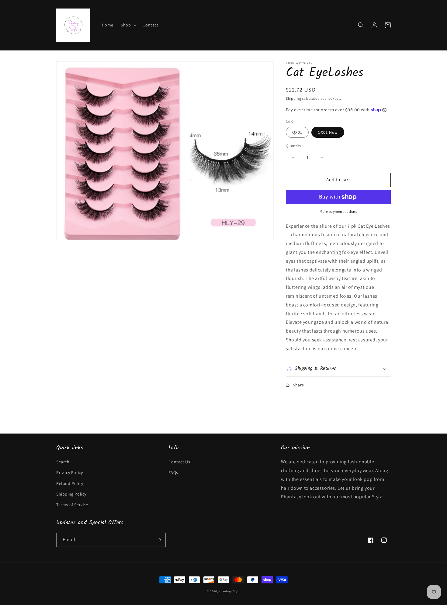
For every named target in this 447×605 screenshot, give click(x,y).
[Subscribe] (158, 540)
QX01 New (328, 132)
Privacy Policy (69, 472)
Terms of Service (72, 504)
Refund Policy (69, 483)
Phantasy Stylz (229, 591)
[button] (128, 25)
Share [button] (298, 385)
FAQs (173, 472)
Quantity (293, 145)
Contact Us (179, 462)
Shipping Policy (71, 494)
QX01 (297, 132)
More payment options (338, 211)
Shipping (293, 98)
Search (63, 462)
